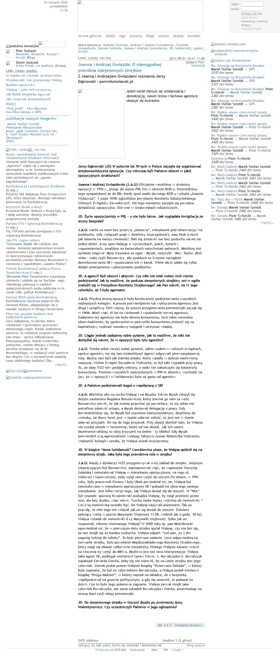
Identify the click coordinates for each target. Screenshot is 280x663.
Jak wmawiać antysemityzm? (28, 99)
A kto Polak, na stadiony (35, 65)
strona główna (90, 35)
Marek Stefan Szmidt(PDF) (37, 129)
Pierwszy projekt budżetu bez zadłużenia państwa (37, 337)
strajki (83, 51)
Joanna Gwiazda (109, 48)
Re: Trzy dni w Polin (227, 199)
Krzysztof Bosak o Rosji (36, 212)
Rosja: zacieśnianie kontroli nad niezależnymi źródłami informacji (37, 167)
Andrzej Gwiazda (115, 45)
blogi (150, 35)
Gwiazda (182, 45)
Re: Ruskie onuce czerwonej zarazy (239, 112)
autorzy (136, 35)
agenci (198, 48)
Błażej (11, 103)
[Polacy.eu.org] (141, 30)
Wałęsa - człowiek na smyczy (28, 89)
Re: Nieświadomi (224, 166)
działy (110, 35)
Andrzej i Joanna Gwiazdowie (151, 45)
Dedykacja (219, 158)
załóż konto (249, 17)
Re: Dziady (219, 207)
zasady (178, 35)
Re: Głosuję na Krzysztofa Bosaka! (237, 65)
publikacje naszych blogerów (31, 118)
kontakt (194, 35)
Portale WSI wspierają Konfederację (34, 229)
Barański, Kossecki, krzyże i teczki (37, 56)
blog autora (196, 645)
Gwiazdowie (86, 48)
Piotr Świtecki (198, 64)
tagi (122, 35)
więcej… (61, 364)
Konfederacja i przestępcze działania (36, 194)
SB (171, 48)
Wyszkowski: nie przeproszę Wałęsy (34, 80)
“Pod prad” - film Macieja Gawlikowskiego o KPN (26, 110)
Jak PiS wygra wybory (37, 252)
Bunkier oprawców (20, 84)
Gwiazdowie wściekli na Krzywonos (33, 75)
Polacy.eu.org (106, 650)
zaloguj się (86, 645)
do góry (177, 650)
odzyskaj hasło (251, 29)
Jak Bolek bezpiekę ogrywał (28, 94)
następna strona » (188, 625)
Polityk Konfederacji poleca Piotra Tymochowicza (35, 280)
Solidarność (183, 48)
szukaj (163, 35)
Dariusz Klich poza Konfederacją (34, 303)
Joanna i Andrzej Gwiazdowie (145, 48)
